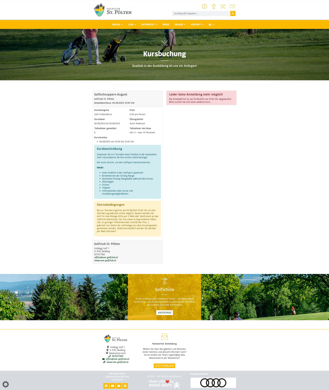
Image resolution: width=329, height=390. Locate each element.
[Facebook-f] (106, 386)
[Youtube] (112, 386)
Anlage (116, 24)
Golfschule (164, 312)
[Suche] (232, 13)
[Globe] (125, 386)
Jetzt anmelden (164, 365)
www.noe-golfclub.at (105, 260)
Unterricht (147, 24)
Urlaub (178, 24)
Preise (165, 24)
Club (130, 24)
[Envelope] (119, 386)
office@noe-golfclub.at (106, 257)
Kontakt (196, 24)
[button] (5, 384)
